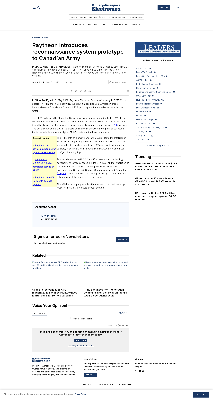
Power (104, 24)
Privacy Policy (80, 394)
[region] (80, 319)
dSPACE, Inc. (142, 80)
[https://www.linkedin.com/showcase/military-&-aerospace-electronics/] (140, 371)
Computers (78, 24)
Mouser (139, 115)
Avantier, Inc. (142, 68)
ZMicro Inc (141, 139)
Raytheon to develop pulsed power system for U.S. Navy (44, 149)
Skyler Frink (38, 82)
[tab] (39, 313)
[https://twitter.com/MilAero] (143, 371)
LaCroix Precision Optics (147, 104)
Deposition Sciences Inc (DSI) (150, 76)
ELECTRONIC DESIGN (125, 385)
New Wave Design (145, 119)
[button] (34, 8)
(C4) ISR (61, 173)
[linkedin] (76, 91)
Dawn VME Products (146, 72)
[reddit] (85, 91)
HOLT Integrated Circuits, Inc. (150, 100)
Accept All (201, 395)
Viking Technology (145, 135)
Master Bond (142, 111)
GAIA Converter (143, 96)
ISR (115, 125)
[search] (39, 8)
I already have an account (81, 345)
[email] (89, 91)
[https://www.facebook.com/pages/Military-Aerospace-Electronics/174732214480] (136, 371)
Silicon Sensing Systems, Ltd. (150, 127)
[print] (128, 91)
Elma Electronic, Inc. (145, 88)
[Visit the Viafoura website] (123, 325)
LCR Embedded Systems (147, 107)
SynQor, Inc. (142, 131)
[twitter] (81, 91)
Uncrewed (93, 24)
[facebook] (72, 91)
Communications (120, 24)
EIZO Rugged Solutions (147, 84)
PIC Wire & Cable (144, 123)
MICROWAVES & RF (106, 385)
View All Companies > (158, 145)
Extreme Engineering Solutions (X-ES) (154, 92)
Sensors (136, 24)
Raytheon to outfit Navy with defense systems (43, 181)
